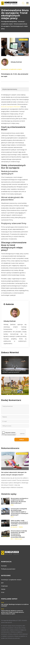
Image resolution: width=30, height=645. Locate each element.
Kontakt (4, 566)
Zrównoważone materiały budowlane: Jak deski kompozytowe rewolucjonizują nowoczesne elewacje (19, 534)
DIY (2, 583)
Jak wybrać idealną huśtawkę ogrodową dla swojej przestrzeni (13, 392)
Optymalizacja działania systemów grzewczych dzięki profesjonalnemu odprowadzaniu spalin (12, 612)
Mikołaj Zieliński (16, 62)
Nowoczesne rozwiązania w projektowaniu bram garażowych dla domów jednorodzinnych (19, 501)
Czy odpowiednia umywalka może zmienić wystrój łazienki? (14, 371)
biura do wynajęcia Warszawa (10, 106)
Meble (3, 589)
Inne (2, 592)
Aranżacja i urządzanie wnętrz (11, 69)
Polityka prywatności (8, 569)
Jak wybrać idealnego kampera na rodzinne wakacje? (15, 605)
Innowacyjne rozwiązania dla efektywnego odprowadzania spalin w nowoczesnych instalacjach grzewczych (19, 512)
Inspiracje (4, 586)
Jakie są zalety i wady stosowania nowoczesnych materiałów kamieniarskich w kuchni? (19, 523)
